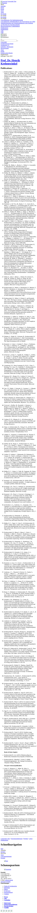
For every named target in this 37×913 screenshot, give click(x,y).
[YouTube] (7, 911)
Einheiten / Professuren (7, 47)
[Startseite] (8, 1)
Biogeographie (5, 48)
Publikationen (4, 28)
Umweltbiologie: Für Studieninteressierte (12, 20)
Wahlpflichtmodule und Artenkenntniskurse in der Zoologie (17, 23)
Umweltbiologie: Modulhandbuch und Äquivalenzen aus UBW (18, 21)
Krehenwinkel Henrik (7, 53)
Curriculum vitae (5, 838)
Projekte (25, 838)
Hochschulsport (8, 892)
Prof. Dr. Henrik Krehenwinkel (10, 62)
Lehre (31, 838)
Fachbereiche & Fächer (7, 43)
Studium (3, 852)
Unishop (6, 894)
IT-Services (7, 891)
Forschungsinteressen (16, 838)
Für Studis (3, 14)
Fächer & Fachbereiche (10, 886)
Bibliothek (7, 887)
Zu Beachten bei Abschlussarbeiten (10, 24)
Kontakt (3, 858)
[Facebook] (2, 911)
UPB (2, 31)
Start (2, 848)
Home (2, 7)
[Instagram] (9, 911)
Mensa (6, 889)
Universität (4, 42)
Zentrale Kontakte (5, 881)
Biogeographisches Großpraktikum (10, 26)
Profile (2, 51)
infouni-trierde (9, 880)
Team (2, 10)
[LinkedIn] (12, 911)
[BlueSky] (4, 911)
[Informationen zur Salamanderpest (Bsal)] (6, 861)
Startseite (3, 6)
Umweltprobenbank (6, 856)
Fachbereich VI (5, 45)
